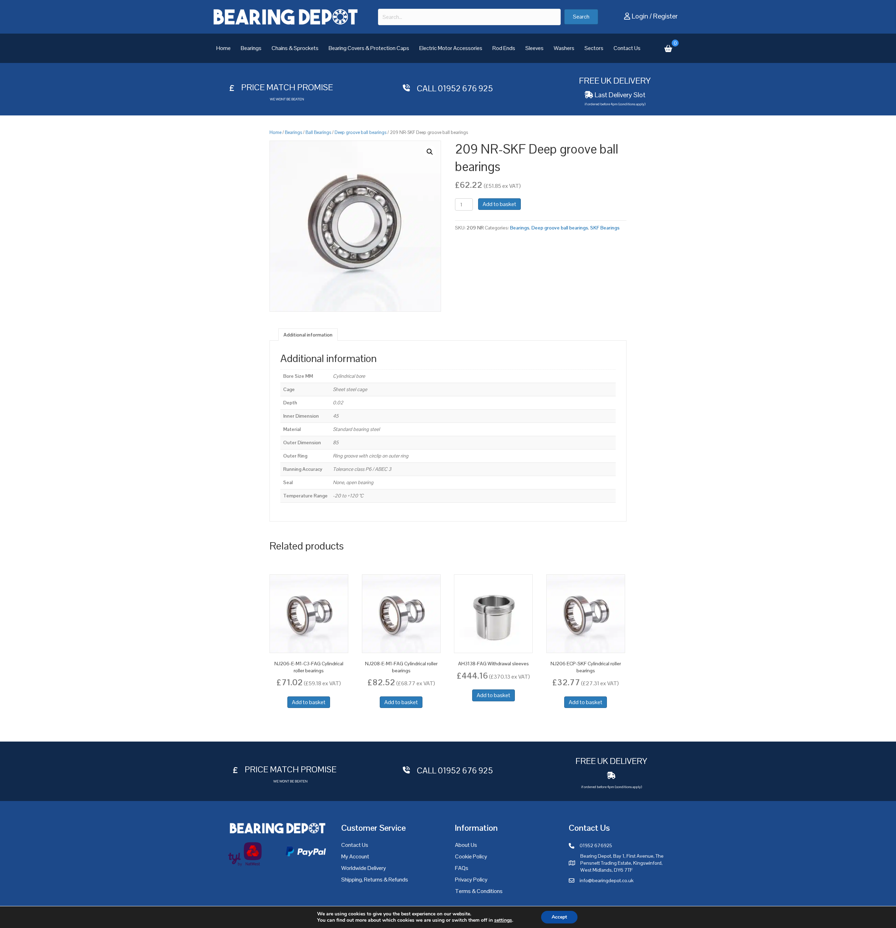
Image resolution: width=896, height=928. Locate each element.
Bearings (251, 48)
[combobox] (469, 17)
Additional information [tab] (308, 335)
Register (665, 16)
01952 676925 (596, 845)
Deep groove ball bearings (360, 132)
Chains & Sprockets (295, 48)
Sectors (593, 48)
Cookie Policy (471, 856)
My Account (355, 856)
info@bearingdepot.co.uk (607, 880)
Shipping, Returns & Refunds (374, 879)
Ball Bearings (318, 132)
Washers (564, 48)
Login (640, 16)
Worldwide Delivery (363, 868)
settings (503, 920)
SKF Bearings (605, 228)
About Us (466, 845)
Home (223, 48)
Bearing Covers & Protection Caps (369, 48)
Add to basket (499, 204)
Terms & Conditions (479, 891)
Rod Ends (503, 48)
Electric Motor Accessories (450, 48)
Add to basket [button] (309, 702)
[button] (581, 16)
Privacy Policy (471, 879)
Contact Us (627, 48)
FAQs (461, 868)
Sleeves (534, 48)
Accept (559, 917)
